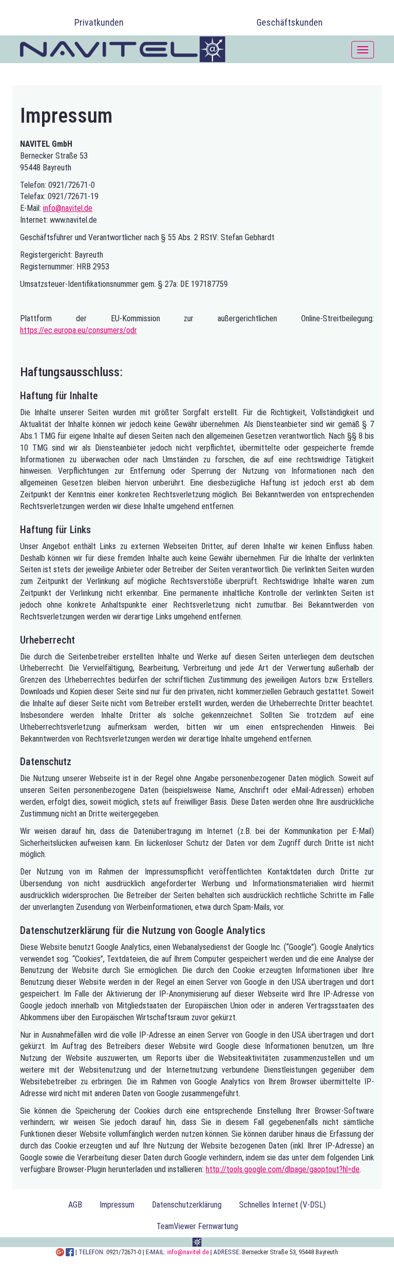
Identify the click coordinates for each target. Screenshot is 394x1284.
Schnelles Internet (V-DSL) (282, 1205)
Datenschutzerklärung (187, 1205)
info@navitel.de (67, 208)
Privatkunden (99, 22)
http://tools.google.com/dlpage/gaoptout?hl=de (283, 1169)
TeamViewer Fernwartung (197, 1226)
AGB (75, 1205)
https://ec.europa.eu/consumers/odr (78, 330)
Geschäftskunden (290, 22)
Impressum (117, 1205)
